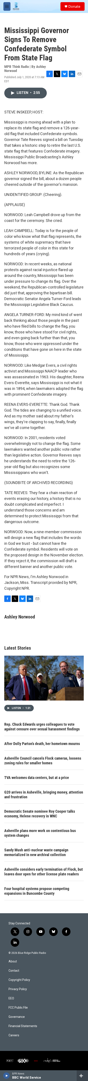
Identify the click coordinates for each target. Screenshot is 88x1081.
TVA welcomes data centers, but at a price (36, 777)
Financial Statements (23, 1026)
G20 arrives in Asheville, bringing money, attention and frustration (43, 794)
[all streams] (82, 1075)
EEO (11, 998)
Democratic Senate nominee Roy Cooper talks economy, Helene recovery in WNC (39, 813)
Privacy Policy (18, 989)
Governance (17, 1016)
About (13, 961)
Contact (14, 970)
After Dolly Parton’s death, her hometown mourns (42, 743)
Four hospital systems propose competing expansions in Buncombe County (36, 891)
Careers (14, 1035)
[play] (6, 1075)
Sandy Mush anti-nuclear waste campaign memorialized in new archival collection (36, 852)
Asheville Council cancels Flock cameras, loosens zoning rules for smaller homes (42, 760)
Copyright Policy (19, 980)
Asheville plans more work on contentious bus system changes (40, 833)
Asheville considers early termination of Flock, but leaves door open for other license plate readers (43, 871)
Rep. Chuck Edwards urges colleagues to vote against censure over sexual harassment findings (42, 726)
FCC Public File (18, 1007)
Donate (74, 6)
